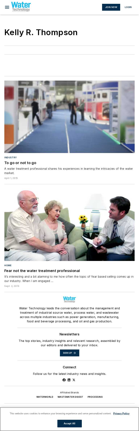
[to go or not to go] (69, 117)
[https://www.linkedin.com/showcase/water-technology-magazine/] (69, 380)
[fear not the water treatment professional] (69, 225)
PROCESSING (95, 397)
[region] (69, 419)
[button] (7, 7)
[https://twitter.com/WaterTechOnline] (74, 380)
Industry (10, 157)
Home (7, 265)
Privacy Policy (121, 413)
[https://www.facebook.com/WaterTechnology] (64, 380)
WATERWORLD (44, 397)
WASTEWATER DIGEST (70, 397)
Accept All (69, 423)
